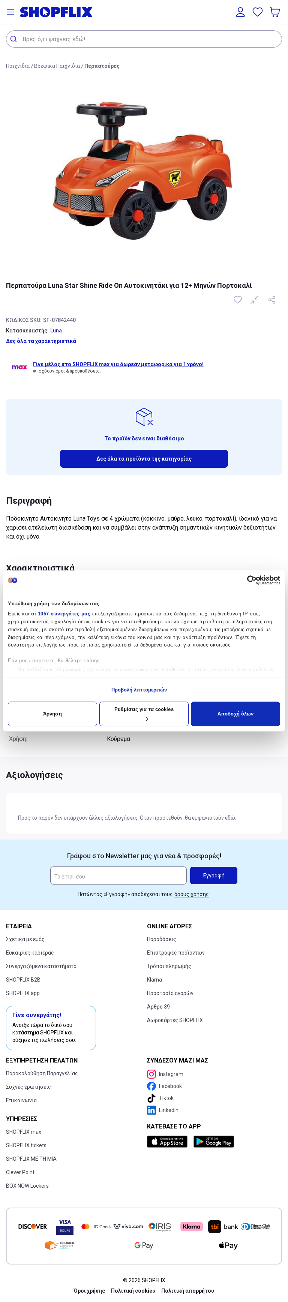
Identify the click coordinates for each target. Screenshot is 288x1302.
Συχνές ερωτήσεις (28, 1087)
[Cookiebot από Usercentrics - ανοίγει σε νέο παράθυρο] (247, 580)
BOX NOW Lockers (27, 1186)
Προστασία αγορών (170, 993)
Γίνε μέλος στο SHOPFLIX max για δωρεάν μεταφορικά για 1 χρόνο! (118, 364)
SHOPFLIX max (23, 1132)
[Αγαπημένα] (257, 12)
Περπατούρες (102, 66)
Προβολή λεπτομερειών (139, 690)
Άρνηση (52, 714)
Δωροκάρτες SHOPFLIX (175, 1020)
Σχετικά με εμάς (25, 939)
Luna (56, 331)
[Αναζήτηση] (14, 39)
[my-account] (240, 12)
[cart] (275, 12)
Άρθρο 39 (158, 1007)
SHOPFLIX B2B (23, 980)
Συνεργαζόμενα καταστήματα (41, 966)
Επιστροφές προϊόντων (176, 953)
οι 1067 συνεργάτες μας (60, 614)
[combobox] (144, 39)
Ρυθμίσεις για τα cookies (143, 709)
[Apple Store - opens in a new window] (168, 1142)
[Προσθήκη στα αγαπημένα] (238, 299)
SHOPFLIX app (23, 993)
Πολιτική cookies (133, 1291)
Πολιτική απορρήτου (187, 1291)
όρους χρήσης (191, 894)
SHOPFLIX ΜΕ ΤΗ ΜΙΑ (31, 1159)
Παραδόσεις (161, 939)
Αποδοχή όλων (236, 714)
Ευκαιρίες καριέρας (30, 953)
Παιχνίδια (18, 66)
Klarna (154, 980)
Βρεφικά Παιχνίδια (57, 66)
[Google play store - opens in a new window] (213, 1142)
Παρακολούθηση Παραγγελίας (42, 1073)
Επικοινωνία (21, 1100)
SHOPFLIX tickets (26, 1145)
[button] (10, 11)
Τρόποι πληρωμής (169, 966)
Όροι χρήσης (89, 1291)
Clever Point (20, 1172)
